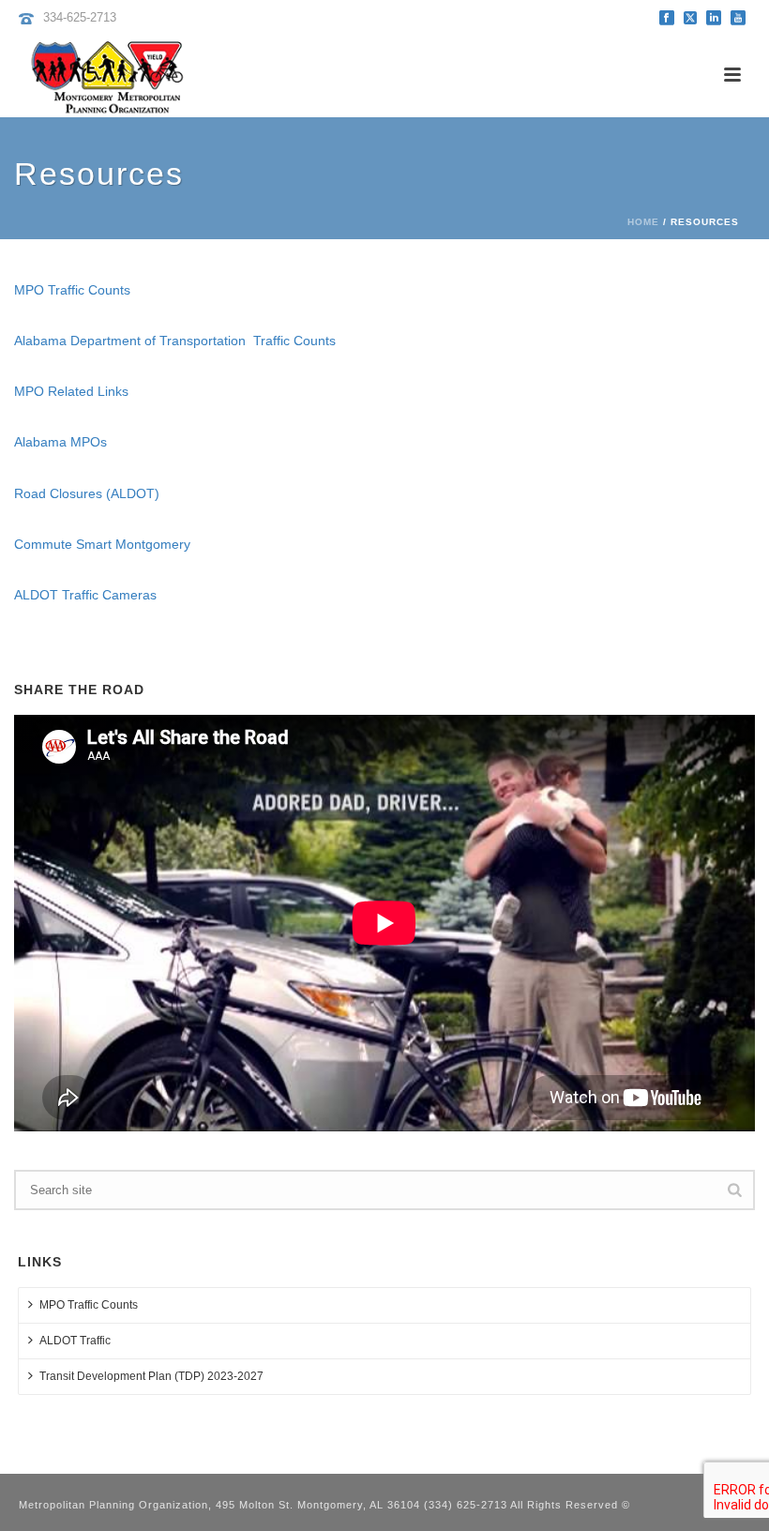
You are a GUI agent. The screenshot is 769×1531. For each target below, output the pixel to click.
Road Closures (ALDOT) (86, 493)
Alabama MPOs (60, 441)
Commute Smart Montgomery (102, 544)
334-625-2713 (79, 17)
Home (643, 222)
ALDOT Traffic (75, 1340)
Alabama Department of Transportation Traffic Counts (175, 340)
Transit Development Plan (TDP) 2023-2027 (151, 1376)
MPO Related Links (71, 391)
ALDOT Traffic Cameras (85, 594)
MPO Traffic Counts (72, 289)
